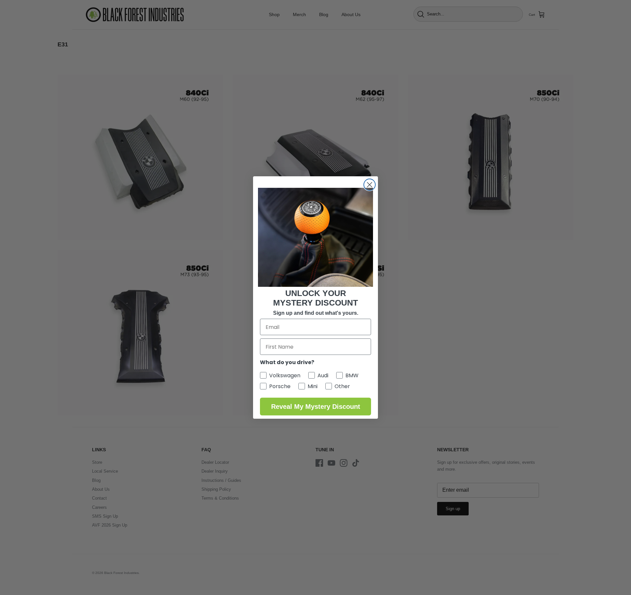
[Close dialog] (369, 184)
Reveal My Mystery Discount (315, 406)
